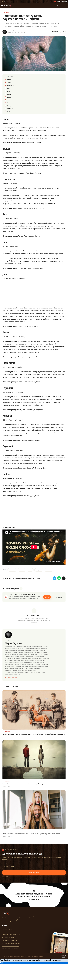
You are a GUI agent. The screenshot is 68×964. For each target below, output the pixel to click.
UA (2, 1)
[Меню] (2, 5)
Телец (9, 82)
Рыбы (9, 111)
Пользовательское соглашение (11, 934)
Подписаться (34, 872)
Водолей (10, 108)
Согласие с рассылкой (8, 937)
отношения (48, 570)
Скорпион (10, 100)
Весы (9, 97)
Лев (8, 91)
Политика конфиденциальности (11, 943)
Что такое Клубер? (7, 929)
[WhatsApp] (59, 578)
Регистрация (58, 597)
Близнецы (10, 85)
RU (5, 1)
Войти (47, 597)
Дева (9, 94)
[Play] (55, 1)
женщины (22, 570)
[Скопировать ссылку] (64, 578)
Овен (9, 79)
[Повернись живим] (63, 956)
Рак (8, 88)
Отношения (6, 12)
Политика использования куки (10, 946)
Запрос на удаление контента (10, 948)
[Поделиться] (64, 32)
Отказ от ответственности (10, 940)
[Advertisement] (34, 294)
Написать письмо (6, 932)
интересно (39, 570)
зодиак (30, 570)
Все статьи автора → (11, 677)
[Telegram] (54, 578)
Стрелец (10, 103)
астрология (12, 570)
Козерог (10, 106)
